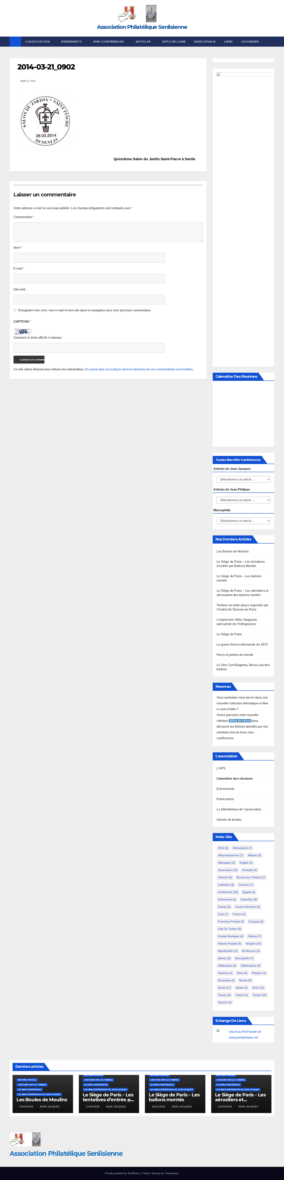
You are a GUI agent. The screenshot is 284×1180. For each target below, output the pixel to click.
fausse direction (247, 906)
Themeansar (171, 1173)
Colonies (246, 884)
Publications (225, 799)
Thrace (224, 995)
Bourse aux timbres (251, 877)
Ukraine (225, 1002)
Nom (18, 247)
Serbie (242, 987)
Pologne (259, 972)
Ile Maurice (251, 950)
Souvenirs (250, 41)
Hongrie (253, 943)
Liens (228, 41)
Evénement (227, 899)
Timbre (241, 995)
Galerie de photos (229, 819)
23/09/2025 (225, 1106)
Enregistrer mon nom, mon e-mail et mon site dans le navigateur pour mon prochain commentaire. (84, 310)
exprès (224, 906)
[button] (271, 41)
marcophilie (244, 958)
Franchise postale (231, 921)
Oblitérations (250, 965)
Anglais (246, 862)
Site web (20, 289)
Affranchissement (230, 855)
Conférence (228, 892)
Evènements (72, 41)
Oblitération (227, 965)
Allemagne (226, 862)
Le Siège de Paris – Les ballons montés (174, 1097)
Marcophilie (205, 41)
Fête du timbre (229, 928)
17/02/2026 (93, 1106)
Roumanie (226, 980)
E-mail (19, 268)
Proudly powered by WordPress (123, 1173)
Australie (249, 870)
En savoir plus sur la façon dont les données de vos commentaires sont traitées (139, 369)
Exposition (249, 899)
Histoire (254, 936)
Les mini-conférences (30, 1089)
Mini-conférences (109, 41)
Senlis (224, 987)
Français (256, 921)
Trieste (260, 995)
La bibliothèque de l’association (239, 809)
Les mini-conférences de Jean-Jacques (39, 1094)
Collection (226, 884)
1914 (223, 847)
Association (228, 870)
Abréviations (242, 847)
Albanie (254, 855)
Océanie (225, 972)
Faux (223, 914)
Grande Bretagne (230, 936)
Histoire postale (229, 943)
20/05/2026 (27, 1106)
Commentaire (24, 217)
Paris (242, 972)
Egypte (248, 892)
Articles (144, 41)
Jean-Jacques (50, 1106)
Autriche (225, 877)
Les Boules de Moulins (233, 551)
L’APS (221, 768)
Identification (228, 950)
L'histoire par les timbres (32, 1085)
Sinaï (258, 987)
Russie (245, 980)
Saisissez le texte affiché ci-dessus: (38, 337)
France (239, 914)
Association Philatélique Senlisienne (142, 27)
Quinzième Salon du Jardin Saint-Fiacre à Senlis (155, 159)
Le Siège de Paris (229, 634)
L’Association (38, 41)
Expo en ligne (174, 41)
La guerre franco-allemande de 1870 (242, 644)
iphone (224, 958)
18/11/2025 (159, 1106)
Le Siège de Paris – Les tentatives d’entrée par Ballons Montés (109, 1099)
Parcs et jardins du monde (235, 654)
